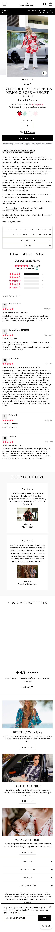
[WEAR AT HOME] (27, 822)
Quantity (27, 120)
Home (26, 84)
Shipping (23, 107)
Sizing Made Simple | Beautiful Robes (27, 229)
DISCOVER (27, 877)
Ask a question (27, 240)
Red (19, 113)
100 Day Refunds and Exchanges (17, 153)
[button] (23, 100)
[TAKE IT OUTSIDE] (27, 768)
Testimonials (11, 208)
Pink (35, 113)
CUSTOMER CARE (27, 869)
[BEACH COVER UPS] (27, 714)
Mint (25, 113)
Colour (27, 109)
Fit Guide (29, 132)
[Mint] (10, 660)
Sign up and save (27, 885)
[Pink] (17, 660)
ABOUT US (27, 861)
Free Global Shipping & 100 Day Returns (27, 235)
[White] (14, 660)
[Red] (7, 660)
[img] (7, 309)
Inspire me (27, 747)
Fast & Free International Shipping (18, 150)
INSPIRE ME (27, 852)
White (30, 113)
